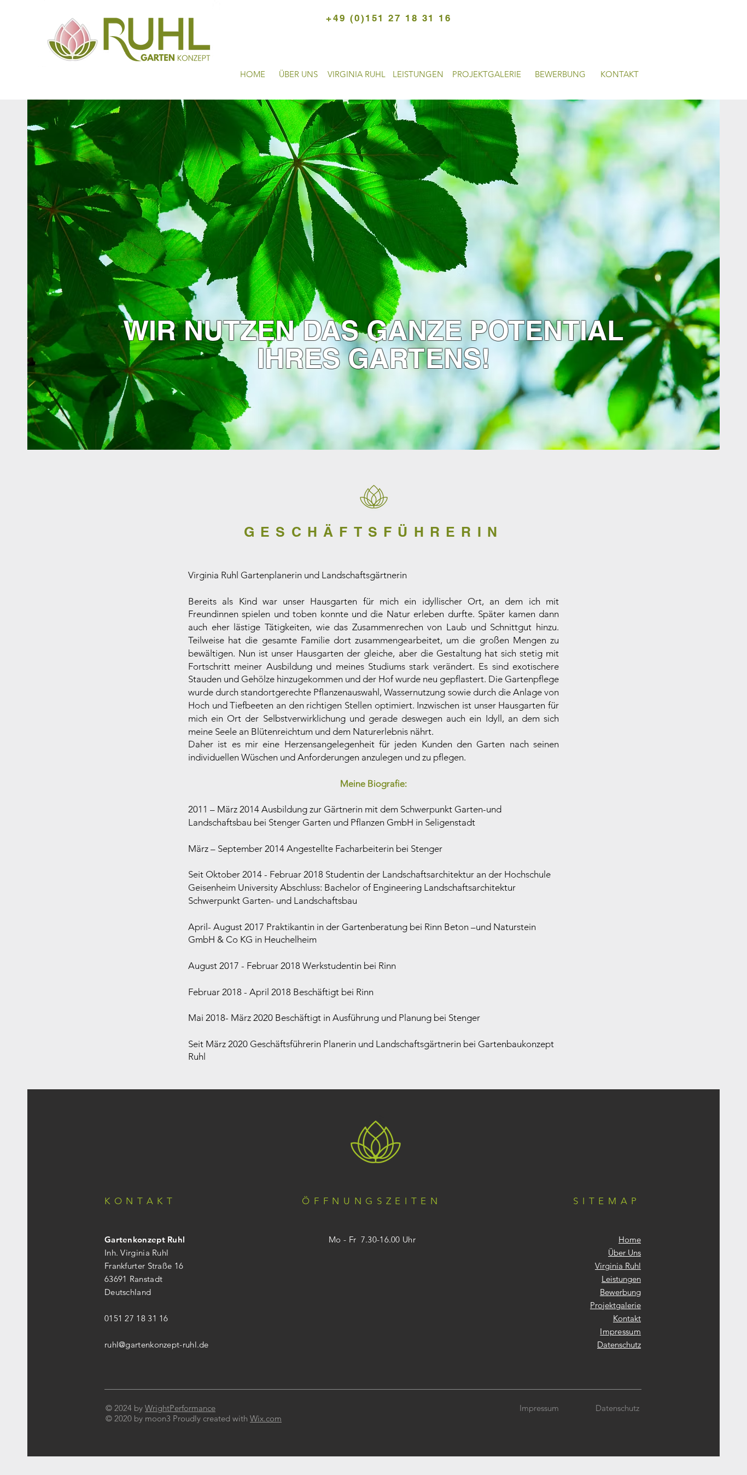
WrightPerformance (180, 1408)
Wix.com (266, 1418)
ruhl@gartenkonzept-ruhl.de (156, 1344)
